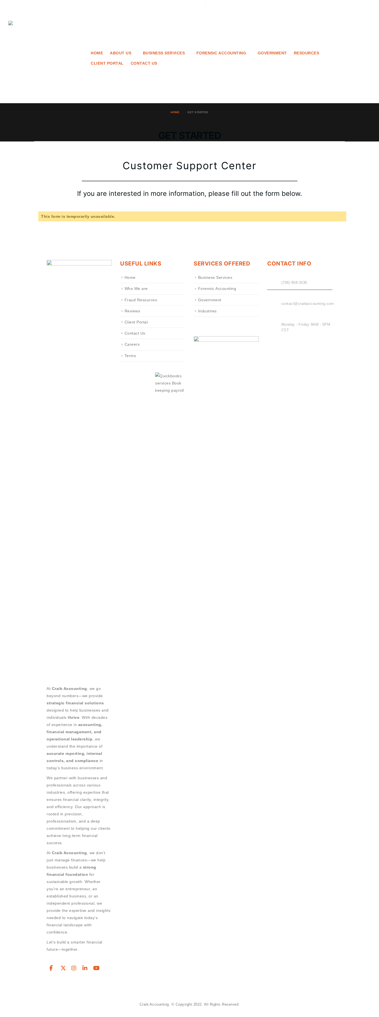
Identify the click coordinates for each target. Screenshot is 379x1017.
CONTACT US (144, 63)
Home (97, 53)
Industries (207, 311)
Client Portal (107, 63)
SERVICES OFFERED (222, 263)
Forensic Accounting (217, 288)
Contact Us (135, 333)
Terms (130, 355)
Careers (132, 344)
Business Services (215, 277)
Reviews (132, 311)
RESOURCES (306, 53)
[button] (366, 6)
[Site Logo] (45, 58)
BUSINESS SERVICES (164, 53)
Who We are (136, 288)
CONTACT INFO (289, 263)
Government (272, 53)
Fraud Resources (141, 300)
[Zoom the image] (226, 340)
